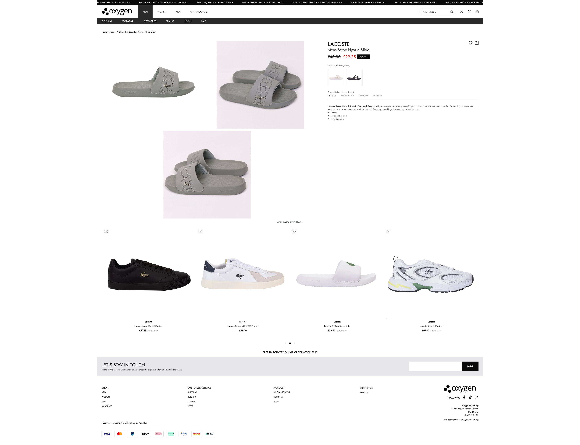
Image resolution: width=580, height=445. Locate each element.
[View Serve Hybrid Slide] (336, 77)
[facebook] (465, 398)
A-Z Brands (122, 31)
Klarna (191, 401)
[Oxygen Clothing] (117, 11)
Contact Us (366, 387)
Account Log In (282, 392)
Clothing (107, 21)
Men (145, 11)
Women (161, 11)
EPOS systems (128, 422)
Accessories (149, 21)
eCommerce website (111, 422)
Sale (203, 21)
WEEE (190, 406)
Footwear (127, 21)
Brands (170, 21)
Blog (276, 401)
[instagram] (476, 398)
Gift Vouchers (198, 11)
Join (470, 366)
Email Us (364, 392)
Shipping (192, 392)
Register (278, 396)
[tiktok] (472, 398)
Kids (178, 11)
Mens (112, 31)
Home (104, 31)
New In (188, 21)
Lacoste (132, 31)
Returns (192, 396)
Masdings (107, 406)
